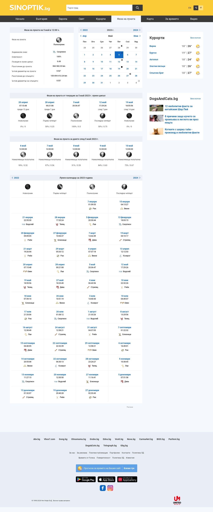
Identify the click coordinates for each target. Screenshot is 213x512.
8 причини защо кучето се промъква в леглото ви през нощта (181, 119)
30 (136, 48)
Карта (150, 18)
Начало (20, 18)
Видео (193, 18)
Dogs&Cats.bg (92, 445)
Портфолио (115, 453)
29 (127, 48)
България (41, 18)
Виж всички (195, 38)
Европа (63, 18)
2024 (135, 30)
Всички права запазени (61, 500)
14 (136, 62)
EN (189, 8)
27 (110, 48)
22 (85, 76)
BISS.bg (161, 439)
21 (136, 69)
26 (102, 48)
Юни (136, 36)
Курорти (101, 18)
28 (119, 48)
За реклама (82, 453)
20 (127, 69)
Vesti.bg (119, 439)
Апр (85, 36)
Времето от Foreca (87, 458)
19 (119, 69)
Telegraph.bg (110, 445)
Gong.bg (63, 439)
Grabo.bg (94, 439)
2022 (85, 30)
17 (102, 69)
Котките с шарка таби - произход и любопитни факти (182, 131)
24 (85, 48)
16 (93, 69)
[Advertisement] (76, 415)
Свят (81, 18)
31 (102, 83)
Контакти (126, 453)
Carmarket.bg (146, 439)
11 (110, 62)
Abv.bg (36, 439)
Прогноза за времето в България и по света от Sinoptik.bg (31, 8)
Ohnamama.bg (78, 439)
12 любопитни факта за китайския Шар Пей (179, 108)
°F (201, 8)
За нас (72, 453)
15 (85, 69)
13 (127, 62)
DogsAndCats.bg (164, 99)
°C (196, 8)
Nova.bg (131, 439)
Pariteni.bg (174, 439)
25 (93, 48)
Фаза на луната (126, 18)
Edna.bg (107, 439)
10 (102, 62)
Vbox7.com (49, 439)
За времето (172, 18)
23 (93, 76)
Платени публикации (98, 453)
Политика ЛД (138, 453)
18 (110, 69)
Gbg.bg (124, 445)
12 (119, 62)
